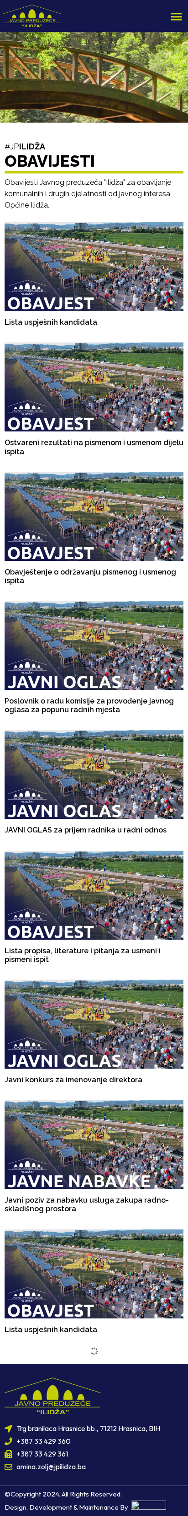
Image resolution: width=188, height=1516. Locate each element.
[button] (176, 16)
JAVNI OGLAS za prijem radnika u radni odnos (86, 830)
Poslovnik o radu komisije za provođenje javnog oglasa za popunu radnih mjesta (89, 705)
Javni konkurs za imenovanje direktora (73, 1079)
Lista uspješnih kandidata (51, 322)
